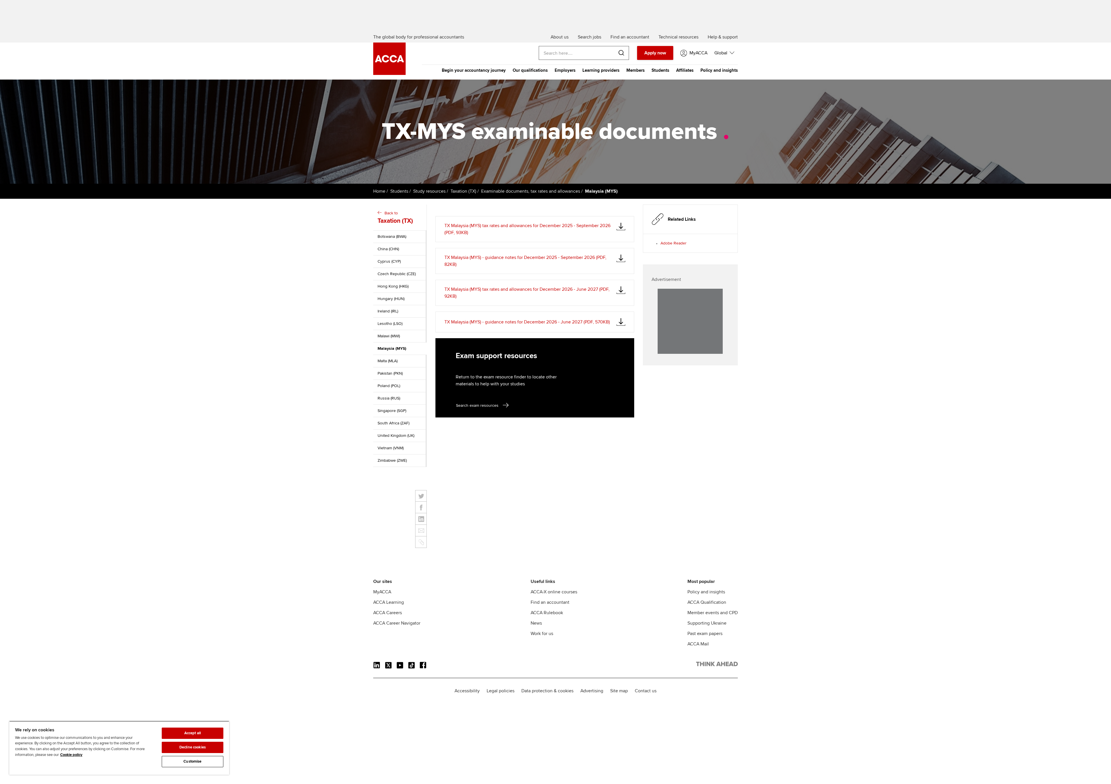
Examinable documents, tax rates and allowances (530, 191)
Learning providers (600, 70)
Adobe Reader (674, 243)
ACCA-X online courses (554, 592)
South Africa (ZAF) (393, 423)
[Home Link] (717, 665)
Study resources (429, 191)
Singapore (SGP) (392, 410)
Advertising (591, 691)
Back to (395, 217)
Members (635, 70)
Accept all (192, 733)
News (536, 623)
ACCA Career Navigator (396, 623)
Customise (192, 761)
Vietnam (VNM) (391, 448)
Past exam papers (704, 633)
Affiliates (685, 70)
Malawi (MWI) (389, 336)
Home (379, 191)
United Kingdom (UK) (396, 435)
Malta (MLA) (388, 360)
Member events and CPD (712, 613)
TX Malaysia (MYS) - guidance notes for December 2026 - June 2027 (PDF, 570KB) (527, 322)
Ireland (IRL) (388, 311)
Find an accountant (550, 602)
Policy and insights (719, 70)
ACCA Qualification (706, 602)
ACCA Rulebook (547, 613)
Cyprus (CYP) (389, 261)
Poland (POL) (389, 385)
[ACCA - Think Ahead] (389, 73)
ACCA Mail (698, 644)
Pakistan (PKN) (390, 373)
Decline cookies (192, 747)
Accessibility (467, 691)
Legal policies (500, 691)
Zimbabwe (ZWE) (392, 460)
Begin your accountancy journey (474, 70)
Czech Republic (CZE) (397, 273)
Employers (565, 70)
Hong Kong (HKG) (393, 286)
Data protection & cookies (547, 691)
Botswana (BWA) (392, 236)
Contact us (645, 691)
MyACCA (382, 592)
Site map (619, 691)
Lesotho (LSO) (390, 323)
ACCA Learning (388, 602)
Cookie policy (71, 754)
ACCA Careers (387, 613)
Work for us (542, 633)
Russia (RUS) (389, 398)
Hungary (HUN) (391, 298)
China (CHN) (388, 248)
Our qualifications (530, 70)
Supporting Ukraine (706, 623)
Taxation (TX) (463, 191)
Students (660, 70)
